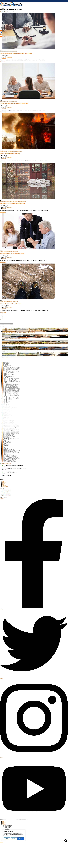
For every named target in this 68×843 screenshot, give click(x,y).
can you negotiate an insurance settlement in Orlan (11, 367)
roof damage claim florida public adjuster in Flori (11, 438)
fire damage (2, 151)
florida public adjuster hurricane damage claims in (11, 378)
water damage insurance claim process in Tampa (11, 452)
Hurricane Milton (6, 402)
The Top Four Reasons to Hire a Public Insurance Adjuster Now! (14, 103)
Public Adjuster (14, 51)
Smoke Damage (5, 445)
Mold (19, 201)
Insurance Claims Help (6, 406)
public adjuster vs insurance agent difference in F (11, 432)
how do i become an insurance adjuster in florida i (11, 384)
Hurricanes (4, 403)
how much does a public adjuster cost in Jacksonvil (11, 389)
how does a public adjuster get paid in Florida (10, 386)
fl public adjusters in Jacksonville (8, 376)
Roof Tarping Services (6, 441)
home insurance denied (7, 383)
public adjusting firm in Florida (8, 435)
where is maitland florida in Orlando (9, 460)
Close (1, 319)
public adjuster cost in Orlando (8, 423)
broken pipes (5, 366)
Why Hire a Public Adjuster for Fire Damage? (10, 153)
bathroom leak (5, 364)
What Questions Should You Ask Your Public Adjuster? (12, 253)
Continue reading (3, 61)
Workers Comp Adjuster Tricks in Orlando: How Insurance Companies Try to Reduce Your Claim (18, 332)
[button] (34, 50)
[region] (14, 835)
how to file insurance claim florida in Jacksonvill (11, 395)
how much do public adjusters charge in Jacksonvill (11, 388)
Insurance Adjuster (6, 404)
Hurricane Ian (5, 400)
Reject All (13, 838)
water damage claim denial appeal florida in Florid (11, 450)
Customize (6, 838)
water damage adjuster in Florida (8, 449)
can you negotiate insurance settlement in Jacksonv (11, 368)
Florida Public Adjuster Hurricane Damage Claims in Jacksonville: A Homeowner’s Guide (17, 350)
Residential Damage (6, 437)
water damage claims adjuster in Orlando (9, 451)
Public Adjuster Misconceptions (8, 430)
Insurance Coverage (6, 408)
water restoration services (7, 454)
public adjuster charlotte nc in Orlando (9, 421)
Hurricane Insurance (6, 401)
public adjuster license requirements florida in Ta (11, 429)
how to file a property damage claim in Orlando (11, 393)
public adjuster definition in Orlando (9, 424)
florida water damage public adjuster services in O (11, 381)
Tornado (4, 447)
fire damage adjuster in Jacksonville (9, 374)
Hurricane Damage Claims (7, 399)
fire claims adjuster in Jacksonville (8, 372)
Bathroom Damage (6, 363)
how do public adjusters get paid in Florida (10, 385)
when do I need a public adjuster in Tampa (10, 456)
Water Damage (5, 448)
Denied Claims (5, 370)
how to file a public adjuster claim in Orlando (10, 394)
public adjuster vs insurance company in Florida (11, 433)
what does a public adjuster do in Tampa (9, 455)
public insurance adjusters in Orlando (9, 436)
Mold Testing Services (6, 413)
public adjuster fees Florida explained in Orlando (11, 426)
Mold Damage (5, 412)
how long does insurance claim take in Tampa (10, 387)
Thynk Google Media (31, 819)
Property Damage (9, 51)
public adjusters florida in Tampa (8, 434)
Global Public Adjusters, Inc (11, 819)
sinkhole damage (5, 444)
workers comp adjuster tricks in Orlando (9, 461)
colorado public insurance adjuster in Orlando (10, 369)
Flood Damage (5, 377)
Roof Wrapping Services (7, 442)
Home (1, 11)
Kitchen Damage (5, 409)
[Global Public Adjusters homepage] (5, 6)
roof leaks (4, 440)
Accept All (20, 838)
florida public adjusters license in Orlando (10, 380)
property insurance (19, 151)
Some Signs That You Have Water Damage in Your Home (12, 203)
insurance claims (3, 51)
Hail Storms (10, 201)
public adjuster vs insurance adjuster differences (11, 431)
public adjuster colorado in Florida (8, 422)
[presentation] (28, 48)
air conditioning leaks (6, 362)
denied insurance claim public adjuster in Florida (11, 371)
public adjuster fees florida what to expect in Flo (11, 427)
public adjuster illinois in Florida (8, 428)
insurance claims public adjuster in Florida (10, 407)
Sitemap (36, 819)
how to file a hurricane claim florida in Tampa (10, 392)
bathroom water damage (4, 201)
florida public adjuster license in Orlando (9, 379)
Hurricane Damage (6, 396)
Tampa (4, 446)
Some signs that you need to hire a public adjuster (11, 303)
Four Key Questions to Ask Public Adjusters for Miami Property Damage (16, 53)
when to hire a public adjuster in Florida (9, 459)
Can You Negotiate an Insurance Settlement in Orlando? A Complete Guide (14, 338)
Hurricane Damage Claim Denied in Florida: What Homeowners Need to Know (15, 344)
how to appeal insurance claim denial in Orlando (11, 390)
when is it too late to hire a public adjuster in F (10, 457)
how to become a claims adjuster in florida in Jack (11, 391)
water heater (5, 453)
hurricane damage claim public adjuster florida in (11, 398)
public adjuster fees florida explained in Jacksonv (11, 425)
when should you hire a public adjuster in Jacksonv (11, 458)
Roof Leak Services (6, 439)
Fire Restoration (5, 375)
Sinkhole (4, 443)
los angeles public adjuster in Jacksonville (10, 410)
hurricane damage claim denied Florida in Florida (11, 397)
